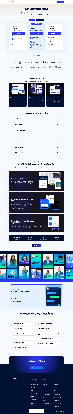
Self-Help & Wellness (46, 382)
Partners (55, 387)
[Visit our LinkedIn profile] (63, 411)
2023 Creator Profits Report (47, 395)
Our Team (55, 381)
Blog (43, 388)
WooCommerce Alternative (58, 395)
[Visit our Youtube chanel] (58, 411)
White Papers (45, 391)
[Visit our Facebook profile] (56, 411)
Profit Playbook (45, 392)
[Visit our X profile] (61, 411)
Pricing (32, 403)
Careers (55, 382)
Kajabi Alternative (57, 400)
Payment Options (34, 393)
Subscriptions (33, 399)
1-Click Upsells (33, 379)
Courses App (33, 387)
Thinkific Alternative (57, 406)
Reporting (32, 396)
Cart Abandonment (34, 382)
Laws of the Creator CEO (47, 394)
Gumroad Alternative (57, 397)
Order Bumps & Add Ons (35, 391)
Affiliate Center (33, 381)
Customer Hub (33, 388)
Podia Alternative (57, 394)
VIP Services (33, 405)
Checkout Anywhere (34, 384)
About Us (55, 379)
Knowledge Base (45, 397)
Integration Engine (34, 390)
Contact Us (56, 385)
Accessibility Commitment (58, 388)
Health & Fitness (45, 379)
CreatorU (44, 400)
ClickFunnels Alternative (58, 398)
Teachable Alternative (57, 403)
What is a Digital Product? (47, 403)
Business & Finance (46, 381)
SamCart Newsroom (57, 384)
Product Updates (45, 398)
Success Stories (45, 389)
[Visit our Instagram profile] (60, 411)
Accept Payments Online (35, 401)
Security (55, 390)
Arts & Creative (45, 384)
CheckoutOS (33, 385)
